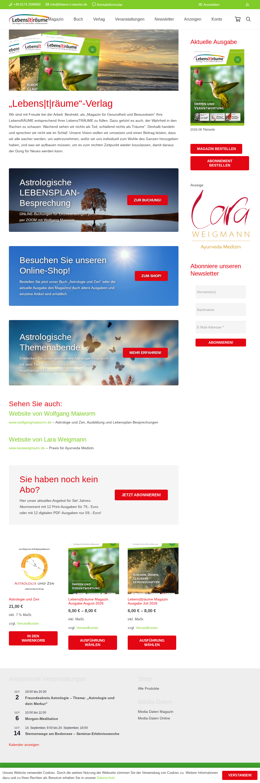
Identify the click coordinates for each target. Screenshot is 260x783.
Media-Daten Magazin (155, 712)
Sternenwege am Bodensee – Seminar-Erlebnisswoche (72, 734)
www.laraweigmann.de (27, 448)
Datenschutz (106, 778)
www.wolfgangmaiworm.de (30, 422)
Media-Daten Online (154, 718)
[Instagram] (237, 4)
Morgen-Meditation (41, 719)
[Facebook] (228, 4)
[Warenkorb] (237, 19)
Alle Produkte (148, 688)
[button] (248, 19)
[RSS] (247, 4)
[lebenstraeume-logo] (29, 19)
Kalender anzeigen (24, 745)
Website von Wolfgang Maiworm (52, 413)
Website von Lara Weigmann (47, 439)
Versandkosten (28, 623)
